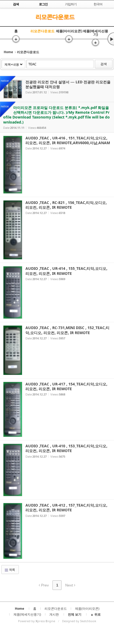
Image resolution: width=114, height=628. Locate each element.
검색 (103, 64)
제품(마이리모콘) (69, 31)
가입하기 (71, 4)
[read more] (57, 89)
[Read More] (57, 165)
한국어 (98, 4)
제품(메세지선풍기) (95, 33)
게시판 (54, 614)
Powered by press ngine (36, 621)
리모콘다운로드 (55, 16)
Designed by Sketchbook (79, 621)
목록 (11, 569)
